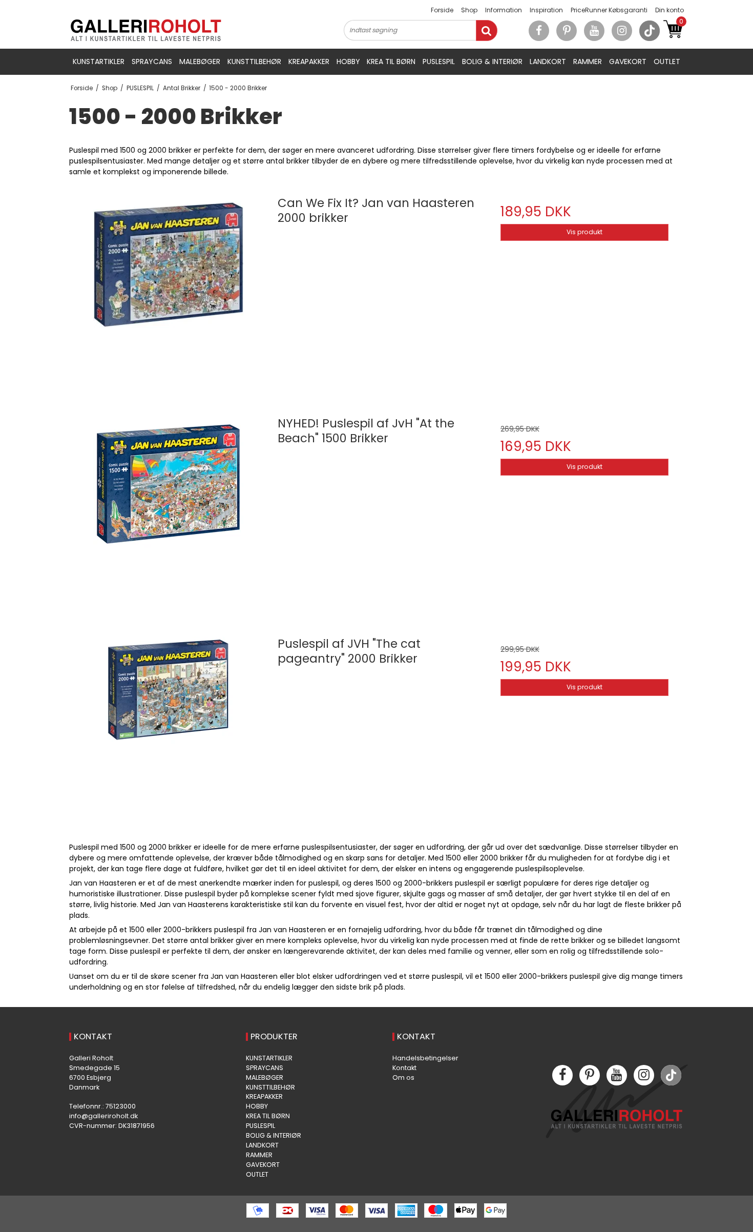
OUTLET (667, 61)
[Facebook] (539, 30)
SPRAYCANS (152, 61)
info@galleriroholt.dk (103, 1116)
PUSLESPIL (439, 61)
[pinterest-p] (566, 30)
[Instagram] (622, 30)
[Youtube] (594, 30)
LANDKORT (548, 61)
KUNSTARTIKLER (98, 61)
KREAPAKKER (308, 61)
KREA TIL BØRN (391, 61)
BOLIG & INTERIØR (492, 61)
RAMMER (587, 61)
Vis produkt (584, 232)
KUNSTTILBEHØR (254, 61)
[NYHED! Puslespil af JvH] (168, 508)
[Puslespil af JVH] (168, 728)
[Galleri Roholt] (146, 30)
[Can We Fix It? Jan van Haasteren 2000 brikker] (168, 287)
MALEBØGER (199, 61)
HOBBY (348, 61)
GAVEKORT (627, 61)
